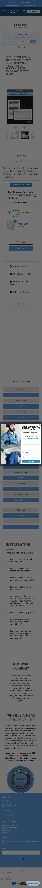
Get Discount (31, 461)
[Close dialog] (40, 425)
